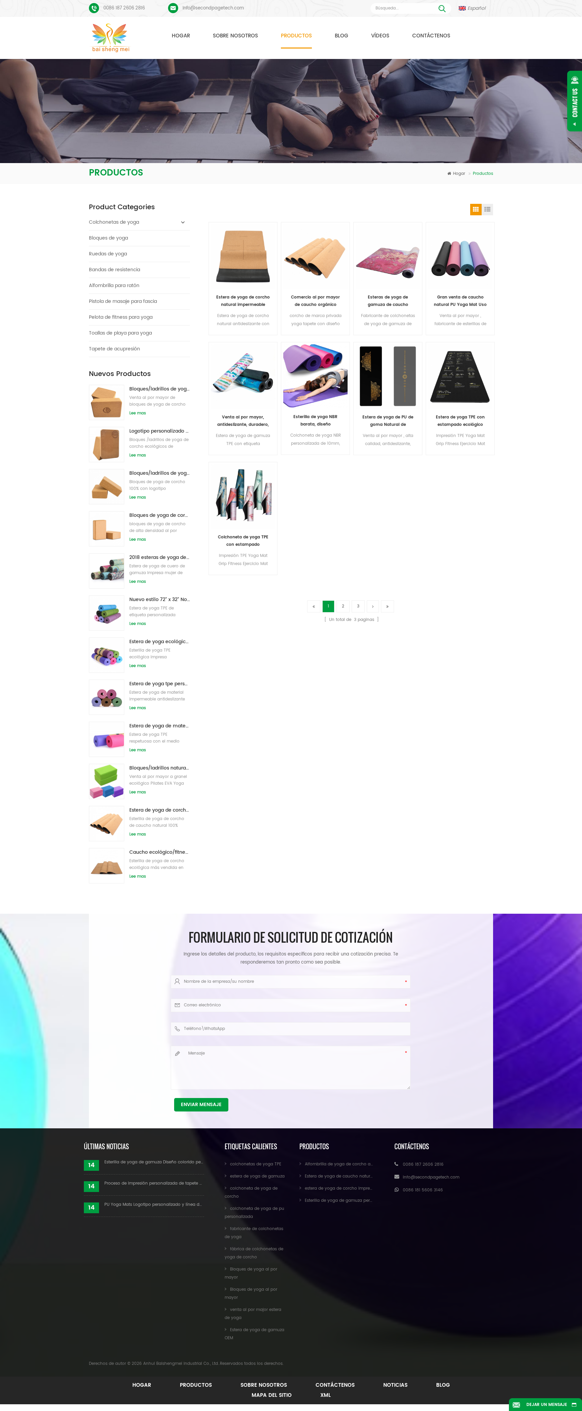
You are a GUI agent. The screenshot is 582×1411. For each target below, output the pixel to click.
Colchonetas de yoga (114, 222)
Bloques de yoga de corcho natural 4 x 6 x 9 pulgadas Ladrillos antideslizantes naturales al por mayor (159, 515)
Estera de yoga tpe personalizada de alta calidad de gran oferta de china (159, 684)
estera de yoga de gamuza (257, 1176)
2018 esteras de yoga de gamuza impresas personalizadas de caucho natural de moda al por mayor (159, 557)
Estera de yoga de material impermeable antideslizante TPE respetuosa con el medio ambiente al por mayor (159, 726)
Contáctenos (431, 36)
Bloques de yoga (108, 238)
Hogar (181, 36)
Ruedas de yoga (108, 254)
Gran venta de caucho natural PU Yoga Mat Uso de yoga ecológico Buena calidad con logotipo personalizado (460, 301)
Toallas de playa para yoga (120, 333)
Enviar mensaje (201, 1104)
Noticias (395, 1385)
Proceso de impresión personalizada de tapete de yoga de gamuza (154, 1183)
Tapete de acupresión (114, 349)
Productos (296, 36)
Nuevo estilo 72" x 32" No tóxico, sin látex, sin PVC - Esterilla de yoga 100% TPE (159, 599)
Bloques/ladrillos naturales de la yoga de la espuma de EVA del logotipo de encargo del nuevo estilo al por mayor (159, 768)
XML (325, 1395)
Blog (341, 36)
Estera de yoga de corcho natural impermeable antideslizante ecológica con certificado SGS (243, 301)
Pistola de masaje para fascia (123, 301)
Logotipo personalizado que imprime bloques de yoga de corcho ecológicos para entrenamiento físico (159, 431)
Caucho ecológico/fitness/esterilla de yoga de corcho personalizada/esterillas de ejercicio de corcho (159, 852)
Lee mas (137, 413)
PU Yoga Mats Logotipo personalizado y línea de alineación (154, 1204)
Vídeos (380, 36)
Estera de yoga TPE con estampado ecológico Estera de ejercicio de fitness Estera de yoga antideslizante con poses (460, 421)
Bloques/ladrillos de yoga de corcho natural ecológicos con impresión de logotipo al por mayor (159, 389)
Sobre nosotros (235, 36)
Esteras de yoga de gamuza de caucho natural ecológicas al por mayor (388, 301)
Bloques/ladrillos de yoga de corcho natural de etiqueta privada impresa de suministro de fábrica (159, 473)
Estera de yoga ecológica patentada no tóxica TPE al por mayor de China (159, 642)
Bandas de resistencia (114, 270)
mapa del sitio (272, 1395)
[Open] (574, 101)
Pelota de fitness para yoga (121, 317)
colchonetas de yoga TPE (255, 1164)
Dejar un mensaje (546, 1405)
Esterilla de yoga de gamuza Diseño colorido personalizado (154, 1162)
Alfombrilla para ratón (114, 285)
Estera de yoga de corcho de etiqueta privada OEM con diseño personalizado (159, 810)
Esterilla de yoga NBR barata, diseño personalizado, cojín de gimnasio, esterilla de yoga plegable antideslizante (316, 421)
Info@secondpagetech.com (213, 8)
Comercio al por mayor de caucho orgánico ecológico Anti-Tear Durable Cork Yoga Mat (315, 301)
